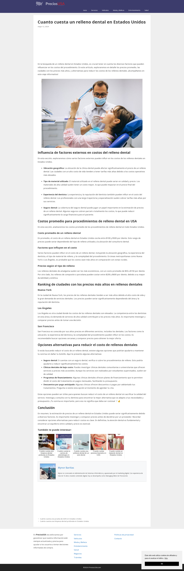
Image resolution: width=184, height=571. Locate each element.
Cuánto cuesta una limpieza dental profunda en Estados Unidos (64, 521)
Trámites (78, 557)
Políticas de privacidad (124, 534)
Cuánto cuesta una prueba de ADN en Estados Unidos (60, 519)
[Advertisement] (92, 46)
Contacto (118, 538)
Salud (146, 10)
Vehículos (105, 10)
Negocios (78, 553)
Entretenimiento (134, 10)
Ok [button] (162, 564)
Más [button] (166, 558)
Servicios (94, 10)
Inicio (85, 10)
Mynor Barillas (66, 467)
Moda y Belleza (118, 10)
